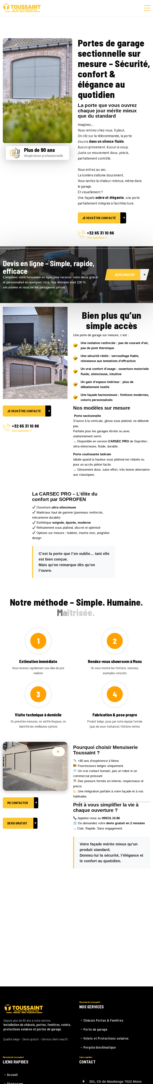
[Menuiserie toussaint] (22, 8)
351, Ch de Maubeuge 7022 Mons (115, 1081)
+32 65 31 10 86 (100, 232)
